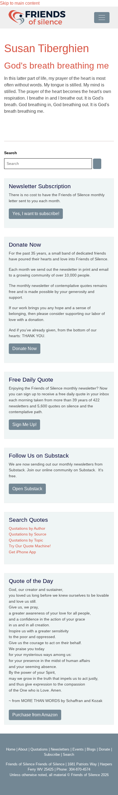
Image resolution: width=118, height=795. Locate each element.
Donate (104, 749)
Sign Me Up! (24, 424)
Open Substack (27, 488)
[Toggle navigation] (101, 17)
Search (10, 153)
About (22, 749)
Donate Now (24, 348)
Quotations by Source (27, 534)
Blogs (91, 749)
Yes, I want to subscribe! (35, 213)
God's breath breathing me (56, 66)
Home (10, 749)
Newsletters (60, 749)
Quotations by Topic (26, 540)
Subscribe (52, 754)
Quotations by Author (27, 528)
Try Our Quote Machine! (30, 546)
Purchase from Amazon (35, 714)
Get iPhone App (22, 552)
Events (78, 749)
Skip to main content (20, 3)
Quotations (39, 749)
